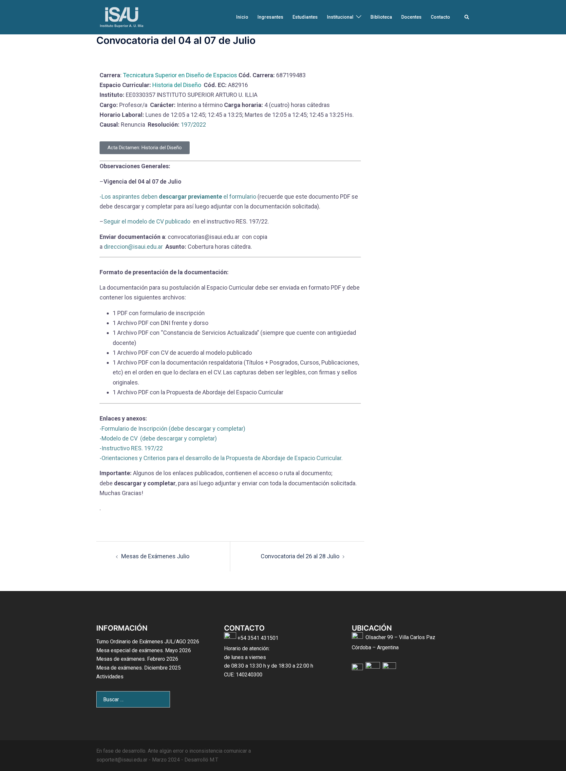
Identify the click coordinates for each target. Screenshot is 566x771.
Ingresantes (270, 17)
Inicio (242, 17)
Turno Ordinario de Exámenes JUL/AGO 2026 (147, 641)
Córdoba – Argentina (375, 647)
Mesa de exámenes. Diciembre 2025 (138, 668)
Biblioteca (381, 17)
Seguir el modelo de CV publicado (148, 221)
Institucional (340, 17)
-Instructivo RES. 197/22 (132, 448)
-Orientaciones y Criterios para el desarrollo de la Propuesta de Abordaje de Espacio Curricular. (221, 458)
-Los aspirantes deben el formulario (178, 196)
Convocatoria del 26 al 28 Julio (300, 556)
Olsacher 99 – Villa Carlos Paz (400, 637)
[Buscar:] (133, 699)
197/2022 (192, 124)
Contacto (440, 17)
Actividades (109, 676)
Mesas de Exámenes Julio (155, 556)
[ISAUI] (122, 16)
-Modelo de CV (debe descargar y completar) (158, 438)
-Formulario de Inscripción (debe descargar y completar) (172, 428)
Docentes (411, 17)
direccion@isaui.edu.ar (133, 246)
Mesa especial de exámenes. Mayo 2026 (143, 650)
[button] (467, 17)
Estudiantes (305, 17)
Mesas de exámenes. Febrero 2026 (137, 659)
